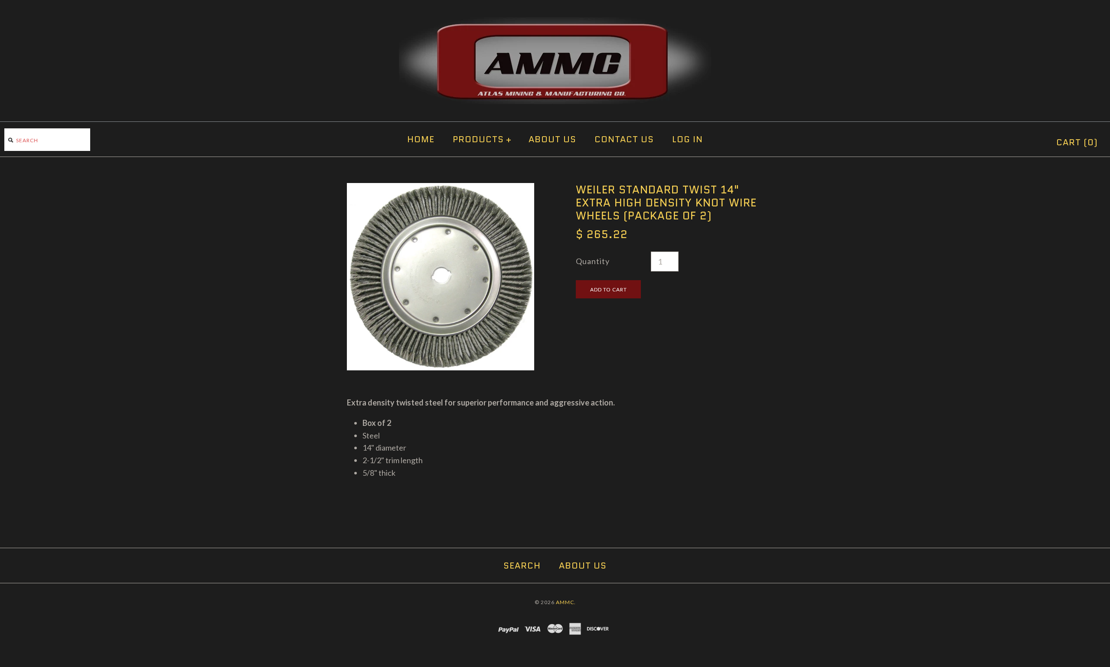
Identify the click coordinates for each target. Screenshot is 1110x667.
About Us (552, 139)
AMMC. (566, 602)
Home (420, 139)
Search (522, 565)
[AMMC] (555, 23)
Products (482, 139)
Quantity (593, 261)
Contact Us (624, 139)
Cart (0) (1077, 142)
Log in (687, 139)
